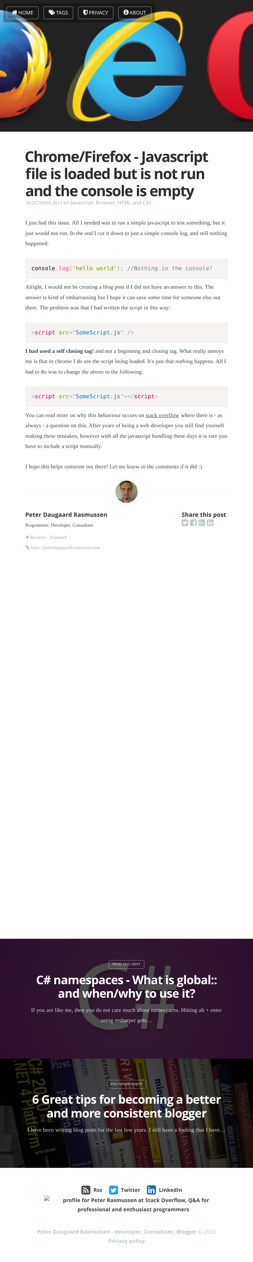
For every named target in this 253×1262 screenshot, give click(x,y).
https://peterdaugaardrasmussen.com (65, 547)
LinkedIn (170, 1190)
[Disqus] (126, 655)
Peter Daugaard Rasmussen (66, 515)
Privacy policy (126, 1241)
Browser (105, 202)
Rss (98, 1190)
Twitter (130, 1190)
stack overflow (163, 415)
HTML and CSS (134, 202)
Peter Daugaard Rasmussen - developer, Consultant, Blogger (117, 1231)
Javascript (82, 202)
